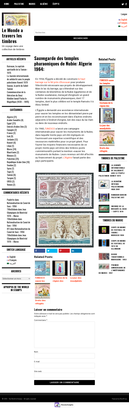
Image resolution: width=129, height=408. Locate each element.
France (10, 133)
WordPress (123, 398)
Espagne (10, 129)
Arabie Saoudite (13, 120)
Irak (8, 136)
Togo (9, 171)
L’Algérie (68, 157)
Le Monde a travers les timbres (12, 35)
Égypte (56, 3)
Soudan (10, 165)
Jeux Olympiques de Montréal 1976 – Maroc (17, 212)
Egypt (9, 123)
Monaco (10, 155)
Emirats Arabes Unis (15, 126)
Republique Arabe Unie (16, 162)
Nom (36, 352)
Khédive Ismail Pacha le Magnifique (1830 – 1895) (18, 100)
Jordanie (10, 139)
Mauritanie (11, 152)
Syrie (9, 168)
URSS (9, 181)
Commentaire (40, 320)
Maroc (32, 3)
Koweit (10, 142)
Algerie (10, 117)
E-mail (37, 362)
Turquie (10, 178)
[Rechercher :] (80, 33)
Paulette (10, 199)
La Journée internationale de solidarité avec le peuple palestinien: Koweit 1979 (18, 79)
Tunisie (10, 174)
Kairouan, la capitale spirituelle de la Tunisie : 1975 (17, 69)
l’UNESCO (50, 128)
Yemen (9, 184)
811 (8, 228)
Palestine (19, 3)
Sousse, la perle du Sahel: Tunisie (17, 87)
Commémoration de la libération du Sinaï (16, 93)
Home (6, 3)
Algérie (44, 3)
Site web (38, 371)
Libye (9, 145)
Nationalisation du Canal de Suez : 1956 (18, 204)
